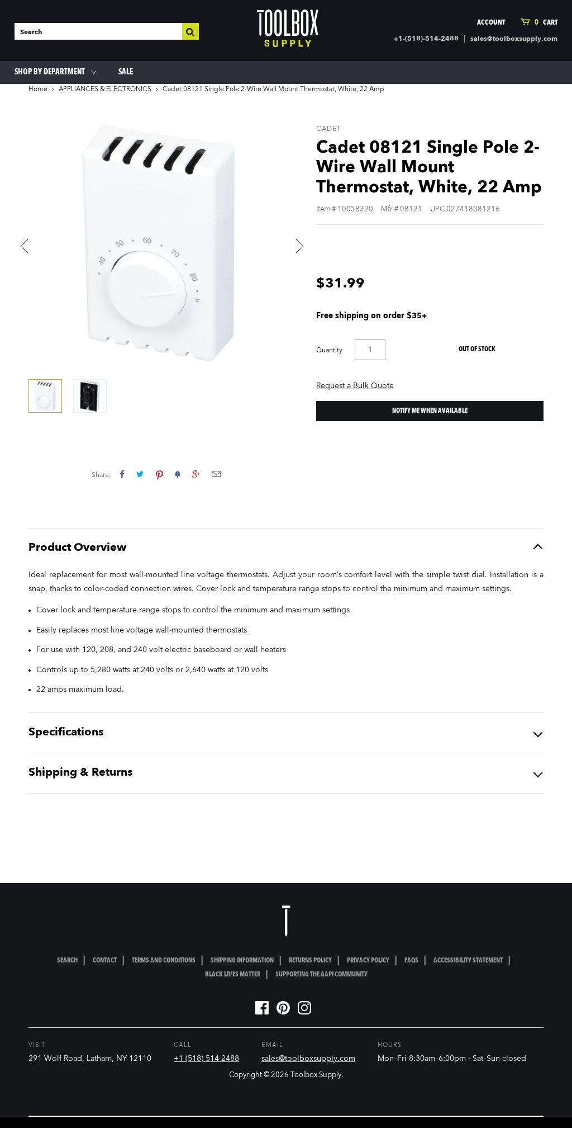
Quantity (329, 350)
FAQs (411, 960)
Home (37, 89)
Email (216, 474)
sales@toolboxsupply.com (513, 39)
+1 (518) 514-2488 (206, 1059)
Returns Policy (310, 960)
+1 (195, 474)
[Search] (190, 31)
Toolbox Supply (315, 1075)
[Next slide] (299, 246)
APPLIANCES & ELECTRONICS (105, 89)
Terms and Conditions (164, 960)
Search (67, 960)
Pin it (159, 474)
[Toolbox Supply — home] (287, 31)
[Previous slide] (24, 246)
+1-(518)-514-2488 (426, 39)
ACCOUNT (491, 22)
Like (122, 474)
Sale (125, 72)
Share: (101, 475)
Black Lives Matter (232, 974)
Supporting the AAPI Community (321, 974)
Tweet (140, 474)
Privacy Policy (368, 960)
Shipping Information (242, 960)
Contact (105, 960)
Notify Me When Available (430, 411)
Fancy (177, 474)
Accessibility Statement (468, 960)
